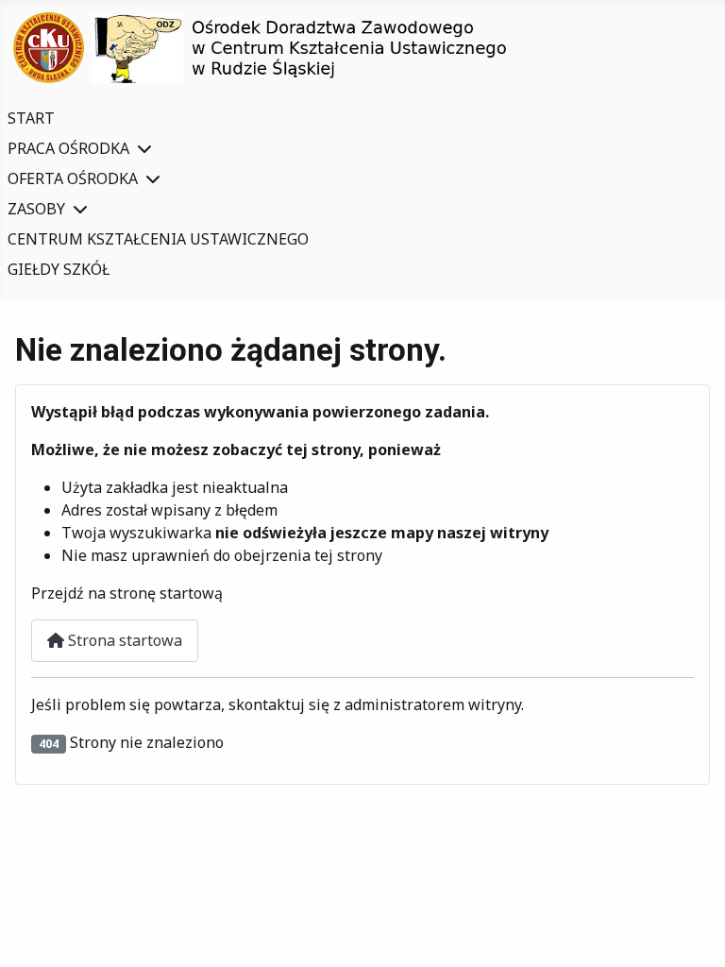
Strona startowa (123, 640)
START (31, 118)
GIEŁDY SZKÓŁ (59, 269)
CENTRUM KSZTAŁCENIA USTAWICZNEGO (158, 239)
